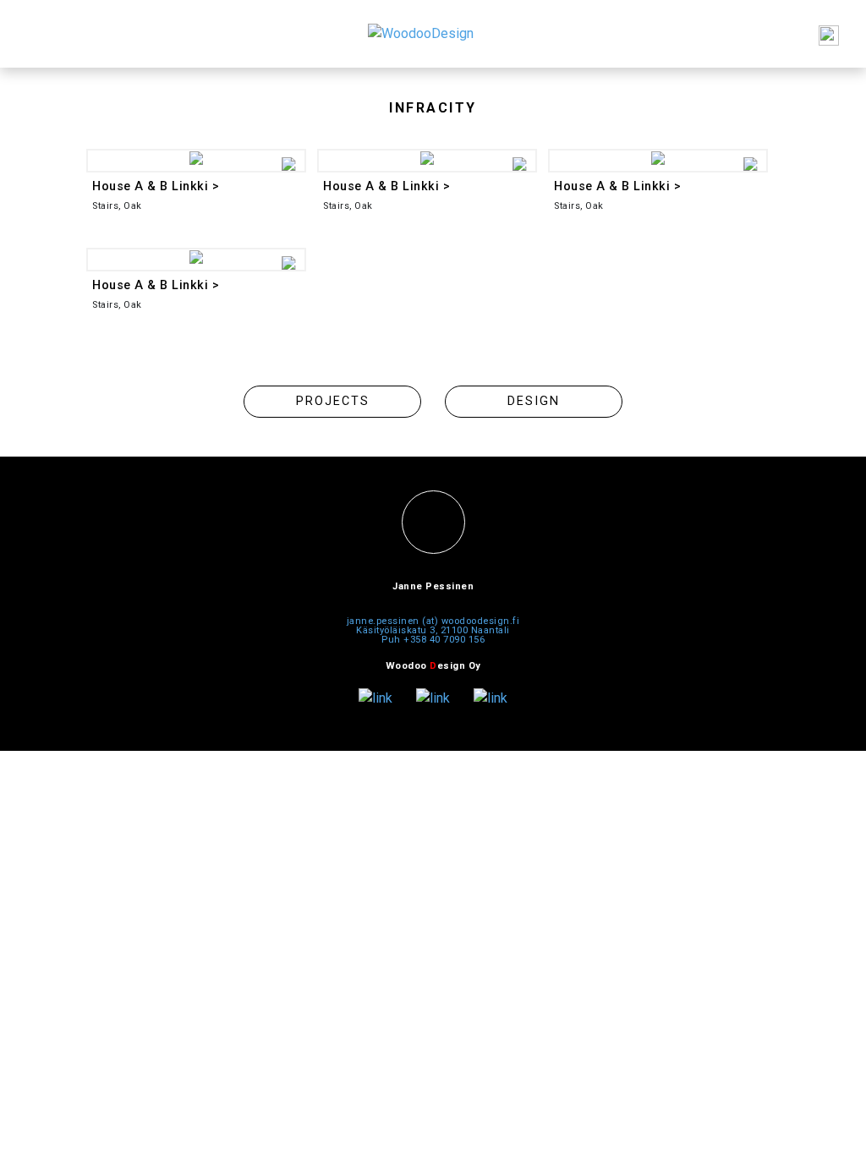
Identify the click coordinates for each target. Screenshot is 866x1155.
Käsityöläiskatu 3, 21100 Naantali (433, 630)
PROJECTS (333, 401)
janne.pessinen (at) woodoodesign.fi (433, 621)
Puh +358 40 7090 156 (433, 639)
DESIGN (533, 401)
